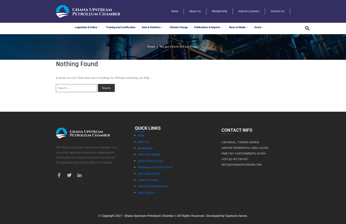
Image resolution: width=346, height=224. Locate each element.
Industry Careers (249, 11)
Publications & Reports (207, 27)
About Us (195, 11)
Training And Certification (155, 167)
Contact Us (278, 11)
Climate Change (179, 27)
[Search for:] (76, 88)
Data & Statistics (151, 27)
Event (257, 27)
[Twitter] (69, 175)
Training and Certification (120, 27)
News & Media (237, 27)
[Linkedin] (79, 175)
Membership (219, 11)
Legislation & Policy (86, 27)
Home (174, 11)
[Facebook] (59, 175)
